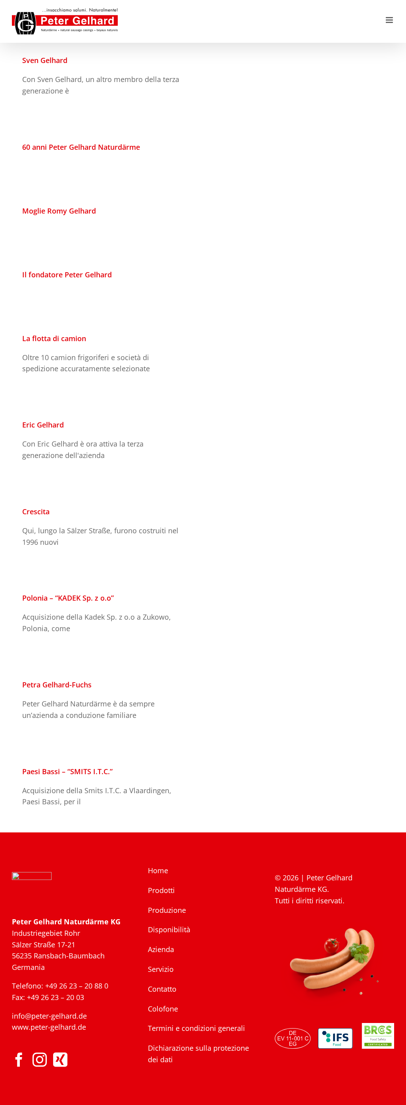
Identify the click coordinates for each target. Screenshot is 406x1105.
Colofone (163, 1008)
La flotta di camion (54, 338)
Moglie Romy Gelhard (59, 211)
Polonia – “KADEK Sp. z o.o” (68, 598)
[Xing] (60, 1060)
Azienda (161, 949)
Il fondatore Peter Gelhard (67, 274)
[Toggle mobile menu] (390, 20)
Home (158, 870)
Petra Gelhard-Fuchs (57, 684)
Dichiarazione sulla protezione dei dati (198, 1053)
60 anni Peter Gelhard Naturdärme (81, 147)
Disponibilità (169, 929)
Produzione (167, 910)
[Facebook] (19, 1060)
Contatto (162, 989)
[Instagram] (40, 1060)
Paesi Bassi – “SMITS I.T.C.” (67, 771)
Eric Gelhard (43, 424)
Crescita (36, 511)
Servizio (161, 969)
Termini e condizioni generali (196, 1028)
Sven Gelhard (44, 60)
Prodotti (161, 890)
